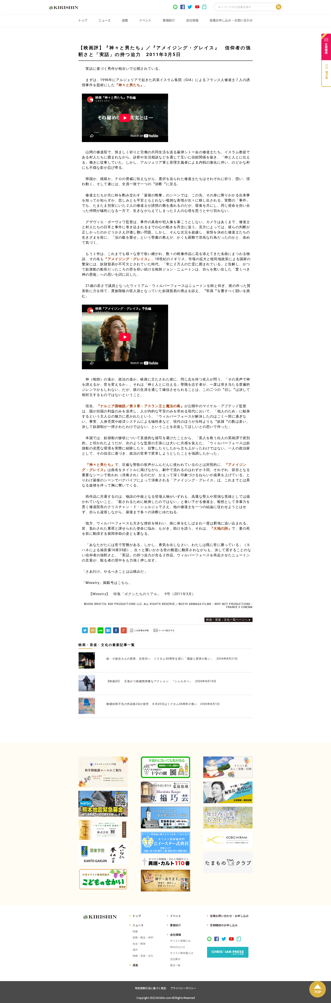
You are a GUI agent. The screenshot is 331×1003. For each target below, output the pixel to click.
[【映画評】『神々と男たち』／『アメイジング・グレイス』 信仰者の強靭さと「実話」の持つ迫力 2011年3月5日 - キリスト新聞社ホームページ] (108, 632)
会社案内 (175, 959)
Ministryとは (177, 947)
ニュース (138, 925)
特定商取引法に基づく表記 (150, 988)
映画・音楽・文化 (143, 955)
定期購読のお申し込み (224, 925)
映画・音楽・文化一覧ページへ (227, 619)
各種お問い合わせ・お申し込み (229, 916)
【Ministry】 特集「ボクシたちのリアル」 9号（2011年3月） (142, 594)
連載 (135, 965)
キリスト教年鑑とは (181, 953)
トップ (137, 916)
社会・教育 (139, 943)
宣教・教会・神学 (143, 937)
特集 (135, 931)
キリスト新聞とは (180, 940)
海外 (135, 949)
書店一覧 (175, 965)
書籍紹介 (175, 925)
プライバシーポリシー (183, 988)
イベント (175, 916)
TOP (317, 991)
